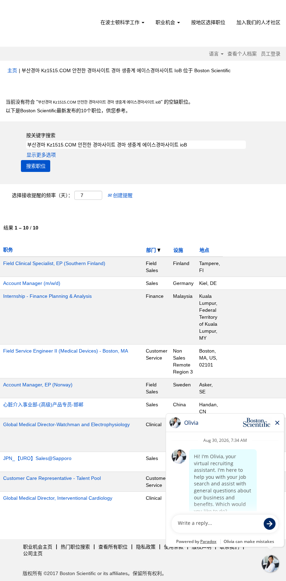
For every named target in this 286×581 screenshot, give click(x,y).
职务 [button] (8, 249)
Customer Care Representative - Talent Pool (52, 478)
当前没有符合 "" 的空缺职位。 (99, 102)
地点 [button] (204, 250)
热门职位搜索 (75, 547)
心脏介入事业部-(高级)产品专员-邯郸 (43, 404)
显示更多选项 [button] (41, 155)
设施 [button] (178, 250)
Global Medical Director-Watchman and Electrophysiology (66, 424)
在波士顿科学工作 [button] (120, 22)
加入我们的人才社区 (258, 22)
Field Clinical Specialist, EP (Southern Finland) (54, 263)
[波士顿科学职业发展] (47, 25)
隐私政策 (146, 547)
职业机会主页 (37, 547)
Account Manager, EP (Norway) (38, 384)
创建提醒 (122, 195)
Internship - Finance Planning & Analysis (47, 296)
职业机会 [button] (166, 22)
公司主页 (33, 553)
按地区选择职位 (208, 22)
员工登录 (270, 53)
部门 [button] (151, 250)
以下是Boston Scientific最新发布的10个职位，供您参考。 (68, 110)
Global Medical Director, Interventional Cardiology (57, 498)
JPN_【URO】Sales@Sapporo (37, 458)
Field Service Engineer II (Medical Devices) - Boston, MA (65, 351)
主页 (12, 70)
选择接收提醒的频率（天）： (42, 195)
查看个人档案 (242, 53)
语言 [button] (214, 53)
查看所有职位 (113, 547)
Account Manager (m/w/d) (31, 283)
